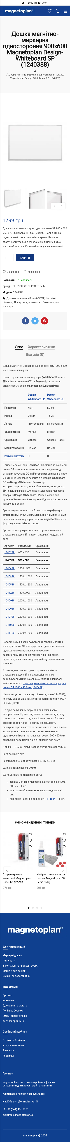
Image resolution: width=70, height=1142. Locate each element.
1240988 (9, 600)
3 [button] (37, 908)
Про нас (7, 995)
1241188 (9, 632)
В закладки (13, 271)
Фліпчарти (9, 960)
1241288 (9, 592)
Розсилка (8, 1055)
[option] (13, 199)
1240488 (9, 568)
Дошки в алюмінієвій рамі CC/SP (25, 298)
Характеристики (41, 347)
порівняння (34, 271)
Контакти (8, 1000)
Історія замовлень (13, 1045)
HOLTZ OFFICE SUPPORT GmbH (28, 286)
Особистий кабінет (14, 1040)
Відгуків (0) (35, 354)
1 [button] (28, 908)
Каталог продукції (13, 1021)
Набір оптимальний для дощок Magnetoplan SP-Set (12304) (52, 878)
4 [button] (41, 908)
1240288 (9, 552)
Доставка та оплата (15, 1005)
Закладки (8, 1050)
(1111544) (50, 798)
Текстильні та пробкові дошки (20, 965)
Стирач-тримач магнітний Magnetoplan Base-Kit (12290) (17, 878)
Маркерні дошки (12, 955)
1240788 (9, 616)
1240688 (9, 608)
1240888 (9, 576)
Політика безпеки (13, 1010)
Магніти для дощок (14, 970)
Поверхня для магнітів (27, 302)
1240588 (9, 584)
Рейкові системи (14, 456)
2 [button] (33, 908)
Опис (19, 347)
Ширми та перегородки (16, 975)
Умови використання (15, 1015)
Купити (25, 257)
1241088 (9, 624)
